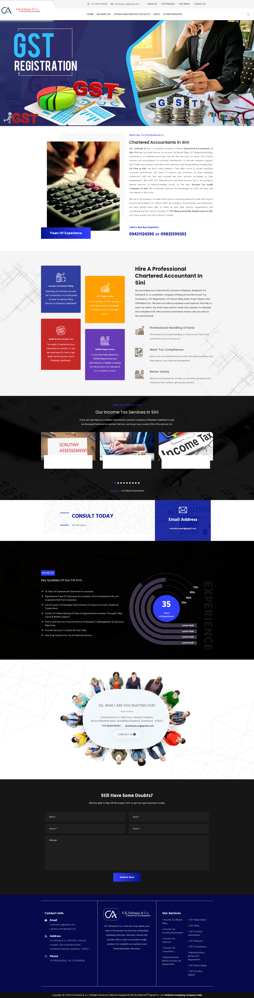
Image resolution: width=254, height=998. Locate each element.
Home (90, 14)
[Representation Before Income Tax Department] (186, 446)
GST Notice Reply (198, 965)
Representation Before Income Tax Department (185, 462)
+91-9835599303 (99, 4)
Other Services (172, 14)
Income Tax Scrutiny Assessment (172, 931)
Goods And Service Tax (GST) (132, 14)
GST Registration (197, 920)
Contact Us (200, 4)
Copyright (57, 995)
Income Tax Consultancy (127, 460)
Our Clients (184, 4)
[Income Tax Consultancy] (127, 446)
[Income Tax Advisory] (68, 446)
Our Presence (168, 4)
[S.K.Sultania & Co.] (20, 10)
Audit (156, 14)
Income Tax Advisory (68, 460)
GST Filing (194, 926)
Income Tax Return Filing (172, 921)
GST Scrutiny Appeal (195, 973)
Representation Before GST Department (196, 956)
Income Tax (104, 14)
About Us (152, 4)
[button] (19, 73)
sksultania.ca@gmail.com (126, 4)
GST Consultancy (197, 947)
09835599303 (173, 234)
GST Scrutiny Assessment (195, 933)
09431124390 (141, 234)
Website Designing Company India (183, 995)
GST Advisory (196, 941)
